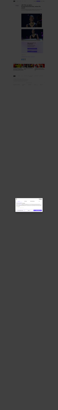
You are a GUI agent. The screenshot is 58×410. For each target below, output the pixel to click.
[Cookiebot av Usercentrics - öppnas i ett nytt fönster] (39, 199)
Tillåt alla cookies (38, 210)
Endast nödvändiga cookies (20, 210)
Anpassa (29, 210)
